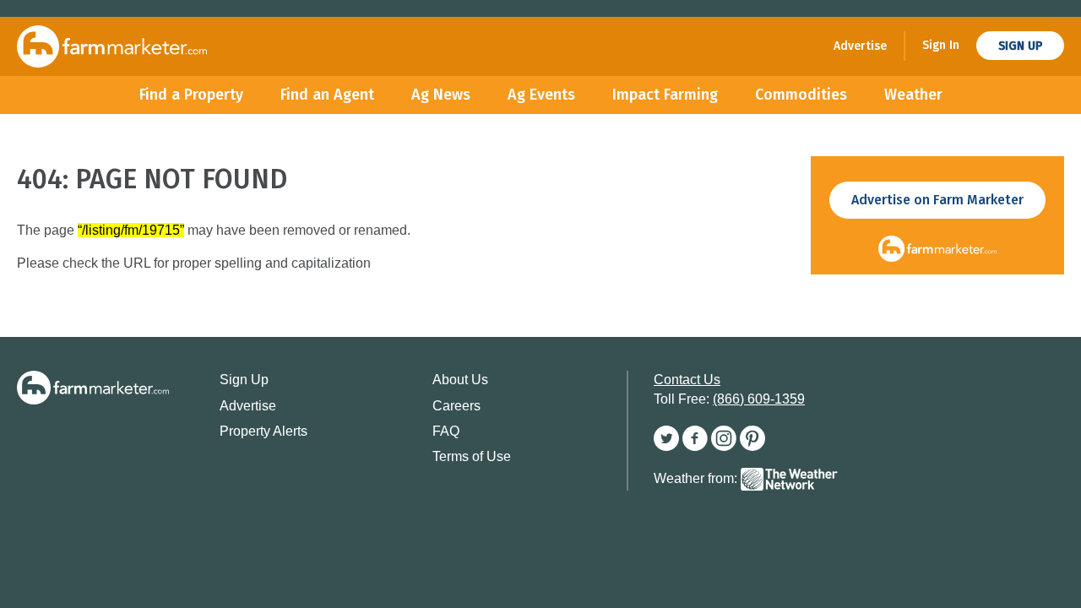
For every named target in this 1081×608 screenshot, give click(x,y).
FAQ (445, 431)
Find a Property (191, 94)
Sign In (940, 45)
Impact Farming (665, 94)
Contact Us (687, 379)
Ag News (440, 94)
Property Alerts (263, 431)
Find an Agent (327, 94)
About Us (460, 379)
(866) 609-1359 (759, 399)
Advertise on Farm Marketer (937, 200)
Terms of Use (471, 456)
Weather (913, 94)
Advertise (860, 46)
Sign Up (1020, 46)
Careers (456, 406)
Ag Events (541, 94)
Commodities (801, 94)
